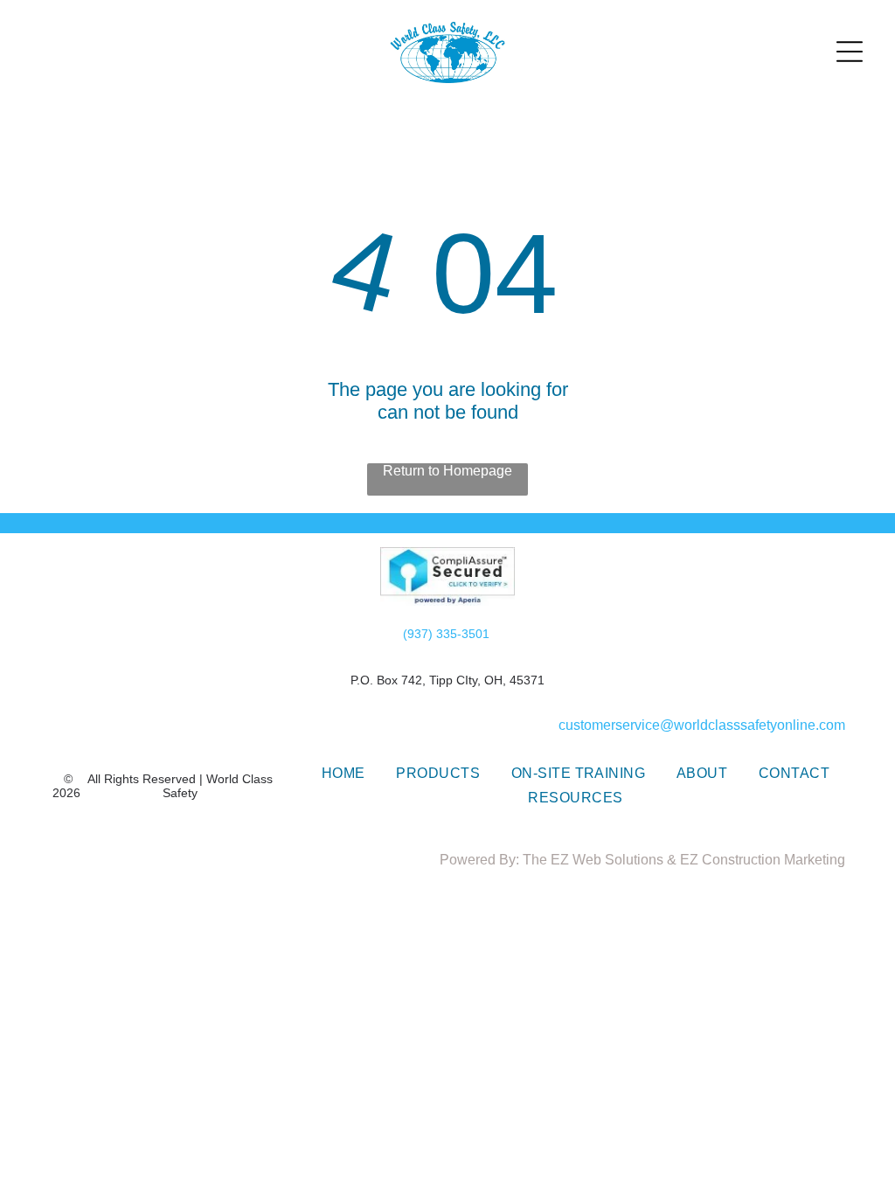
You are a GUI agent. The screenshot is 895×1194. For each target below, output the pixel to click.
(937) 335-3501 (446, 634)
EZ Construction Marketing (762, 859)
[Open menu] (849, 51)
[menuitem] (343, 773)
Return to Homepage (447, 470)
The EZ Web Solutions (593, 859)
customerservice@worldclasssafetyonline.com (702, 725)
